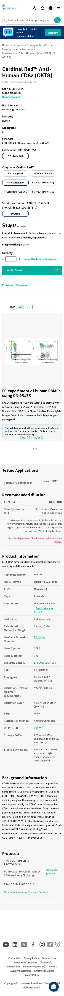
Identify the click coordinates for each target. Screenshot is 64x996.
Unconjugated (15, 173)
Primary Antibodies (37, 45)
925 (36, 655)
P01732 (38, 727)
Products (18, 45)
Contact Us (14, 958)
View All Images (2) (32, 437)
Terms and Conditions (25, 962)
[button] (54, 987)
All (20, 307)
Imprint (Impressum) (34, 966)
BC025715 (40, 637)
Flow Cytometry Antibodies (18, 49)
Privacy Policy (31, 958)
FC (28, 307)
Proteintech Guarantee (14, 285)
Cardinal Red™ (16, 182)
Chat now (53, 32)
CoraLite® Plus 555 (16, 191)
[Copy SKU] (36, 207)
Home (5, 45)
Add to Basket (14, 270)
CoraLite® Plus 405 (43, 182)
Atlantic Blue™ (44, 173)
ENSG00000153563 (45, 662)
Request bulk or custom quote (40, 259)
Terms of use (49, 958)
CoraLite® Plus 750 (43, 191)
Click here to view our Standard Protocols (26, 892)
